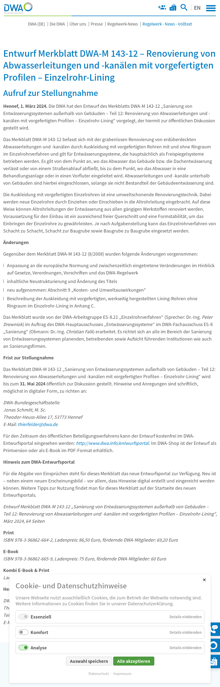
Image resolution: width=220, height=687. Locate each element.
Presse (97, 24)
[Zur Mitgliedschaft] (162, 8)
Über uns (77, 24)
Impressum (122, 673)
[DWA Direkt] (213, 645)
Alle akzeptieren (133, 661)
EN (197, 7)
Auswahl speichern (89, 661)
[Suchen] (184, 8)
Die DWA (57, 24)
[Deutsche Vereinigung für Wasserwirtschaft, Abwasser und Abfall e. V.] (18, 8)
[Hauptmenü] (211, 8)
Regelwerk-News (122, 24)
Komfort (39, 632)
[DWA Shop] (173, 8)
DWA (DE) (36, 24)
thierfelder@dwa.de (38, 424)
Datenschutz (99, 673)
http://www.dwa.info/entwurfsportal (112, 443)
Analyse (39, 647)
